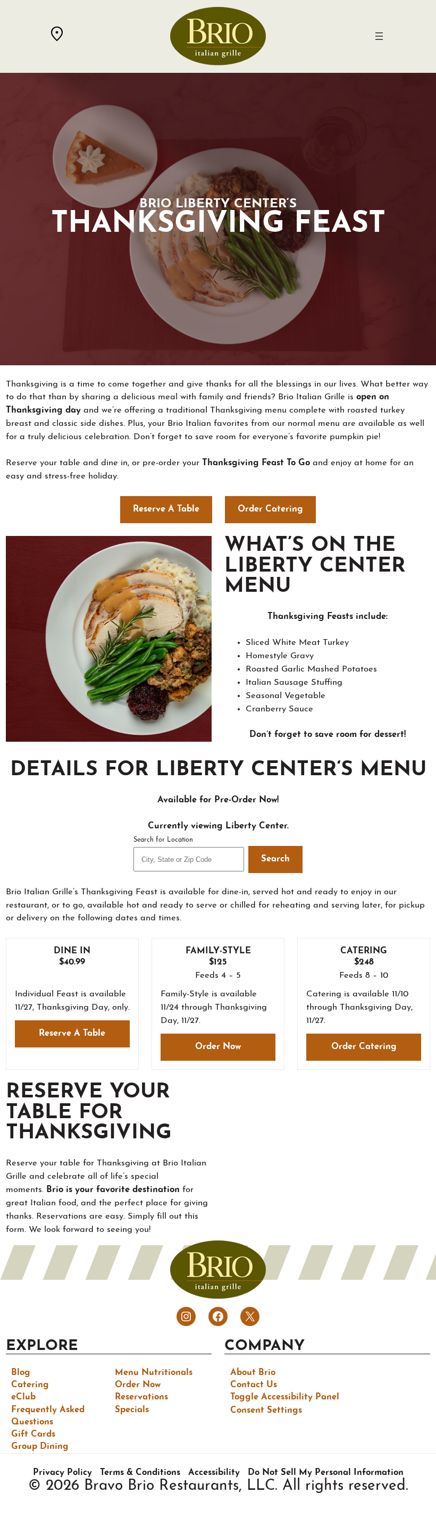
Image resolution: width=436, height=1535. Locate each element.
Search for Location (163, 840)
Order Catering (364, 1047)
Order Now (218, 1047)
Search (275, 859)
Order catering (270, 509)
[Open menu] (379, 36)
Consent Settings (266, 1410)
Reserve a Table (72, 1033)
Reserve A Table (166, 509)
